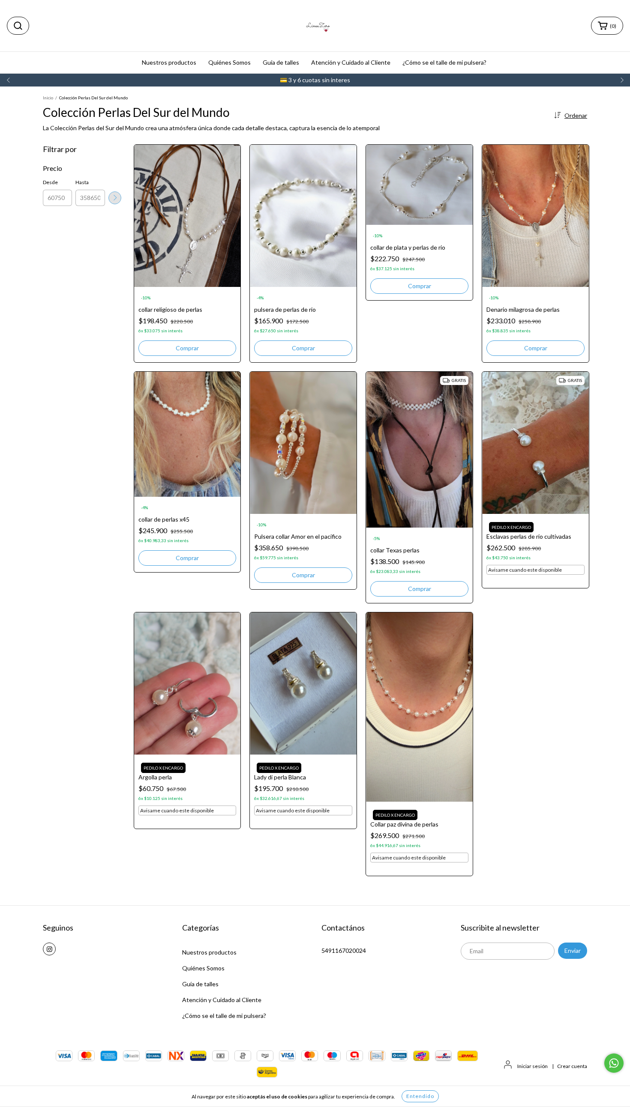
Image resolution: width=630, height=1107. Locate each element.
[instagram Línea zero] (49, 949)
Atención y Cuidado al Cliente (350, 62)
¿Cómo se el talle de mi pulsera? (444, 62)
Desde (50, 182)
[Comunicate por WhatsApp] (614, 1063)
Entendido (420, 1096)
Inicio (48, 97)
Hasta (82, 182)
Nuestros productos (169, 62)
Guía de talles (281, 62)
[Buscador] (18, 26)
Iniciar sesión (532, 1066)
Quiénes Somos (229, 62)
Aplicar (114, 197)
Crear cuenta (572, 1066)
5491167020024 (343, 950)
